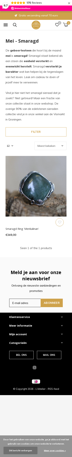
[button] (5, 25)
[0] (65, 25)
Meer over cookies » (55, 450)
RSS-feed (53, 388)
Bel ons (21, 354)
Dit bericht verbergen (20, 450)
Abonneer (52, 303)
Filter (36, 132)
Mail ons (49, 354)
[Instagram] (34, 368)
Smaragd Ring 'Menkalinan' (22, 229)
